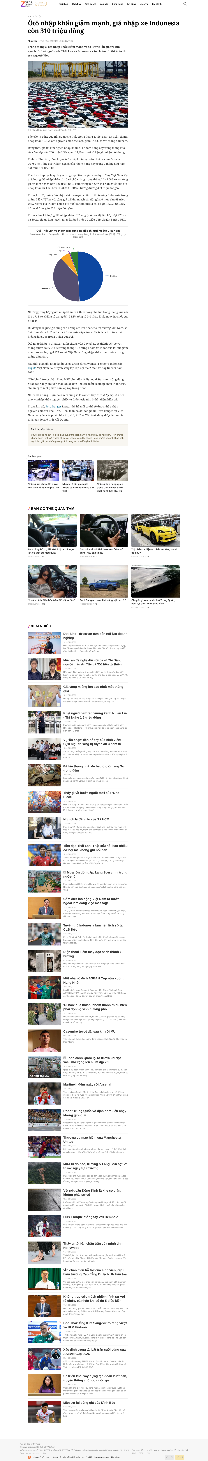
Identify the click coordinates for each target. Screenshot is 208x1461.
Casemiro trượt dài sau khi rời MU (89, 1031)
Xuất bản (63, 4)
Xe (29, 16)
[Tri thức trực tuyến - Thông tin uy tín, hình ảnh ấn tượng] (34, 4)
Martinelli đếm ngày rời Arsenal (87, 1084)
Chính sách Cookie (105, 1457)
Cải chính (157, 4)
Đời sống (131, 4)
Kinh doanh (90, 4)
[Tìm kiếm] (185, 4)
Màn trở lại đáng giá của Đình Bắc (89, 1403)
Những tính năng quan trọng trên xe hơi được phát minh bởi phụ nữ (110, 487)
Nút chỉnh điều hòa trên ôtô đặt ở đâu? (53, 600)
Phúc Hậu (32, 41)
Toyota (32, 368)
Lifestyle (144, 4)
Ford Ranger (53, 406)
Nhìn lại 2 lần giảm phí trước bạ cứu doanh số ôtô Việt (78, 487)
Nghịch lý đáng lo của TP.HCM (86, 819)
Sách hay (76, 4)
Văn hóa (104, 4)
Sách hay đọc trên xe (42, 429)
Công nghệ (117, 4)
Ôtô (38, 16)
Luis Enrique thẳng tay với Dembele (90, 1217)
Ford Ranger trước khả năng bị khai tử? (103, 600)
